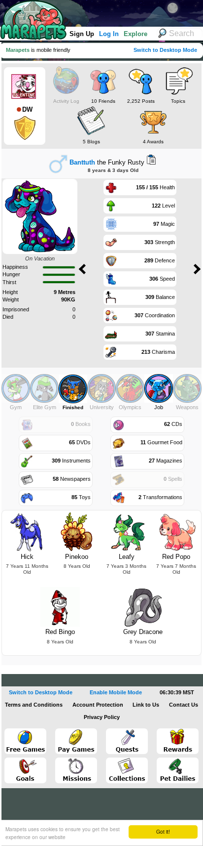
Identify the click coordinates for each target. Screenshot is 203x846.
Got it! (163, 831)
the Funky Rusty (106, 162)
